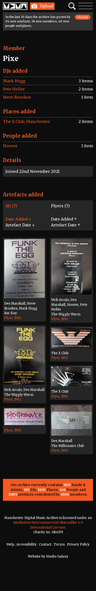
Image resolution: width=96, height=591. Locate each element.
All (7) (11, 205)
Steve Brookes (17, 97)
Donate (82, 17)
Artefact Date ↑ (65, 224)
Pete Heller (14, 89)
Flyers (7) (60, 205)
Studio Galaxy (57, 556)
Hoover (10, 145)
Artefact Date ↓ (19, 224)
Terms (59, 544)
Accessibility (26, 544)
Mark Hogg (14, 80)
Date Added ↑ (64, 219)
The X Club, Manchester (26, 121)
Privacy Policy (78, 544)
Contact (45, 544)
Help (10, 544)
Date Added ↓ (18, 219)
